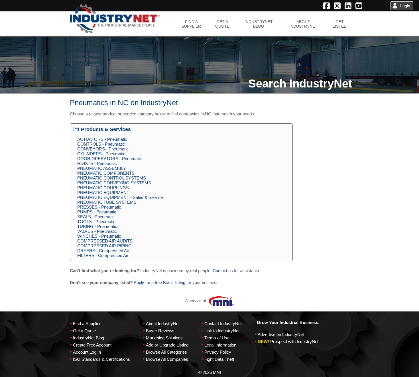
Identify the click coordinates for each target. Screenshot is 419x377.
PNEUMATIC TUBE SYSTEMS (107, 202)
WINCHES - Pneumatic (99, 236)
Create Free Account (92, 345)
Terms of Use (216, 337)
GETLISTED (340, 23)
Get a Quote (84, 330)
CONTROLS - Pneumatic (101, 144)
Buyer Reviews (160, 330)
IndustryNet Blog (88, 337)
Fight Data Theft (219, 359)
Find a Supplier (87, 323)
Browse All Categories (166, 352)
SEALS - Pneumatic (96, 216)
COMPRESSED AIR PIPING (104, 245)
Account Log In (87, 352)
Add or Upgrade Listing (167, 345)
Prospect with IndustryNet (294, 341)
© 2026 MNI (209, 372)
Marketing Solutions (164, 337)
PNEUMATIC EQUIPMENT (103, 192)
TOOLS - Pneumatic (96, 221)
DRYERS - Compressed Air (103, 250)
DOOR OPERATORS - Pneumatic (109, 158)
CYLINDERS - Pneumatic (101, 153)
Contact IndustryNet (223, 323)
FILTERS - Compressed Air (102, 255)
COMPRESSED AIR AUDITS (105, 241)
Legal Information (220, 345)
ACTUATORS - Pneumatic (102, 139)
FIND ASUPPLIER (191, 23)
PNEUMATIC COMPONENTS (106, 173)
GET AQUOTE (222, 23)
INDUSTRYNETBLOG (259, 23)
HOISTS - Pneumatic (97, 163)
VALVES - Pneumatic (97, 231)
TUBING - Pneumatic (97, 226)
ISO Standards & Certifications (101, 359)
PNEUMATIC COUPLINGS (103, 187)
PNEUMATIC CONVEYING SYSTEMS (114, 182)
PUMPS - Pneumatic (96, 211)
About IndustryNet (163, 323)
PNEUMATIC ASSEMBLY (101, 168)
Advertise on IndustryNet (281, 334)
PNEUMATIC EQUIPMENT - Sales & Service (120, 197)
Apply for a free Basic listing (159, 282)
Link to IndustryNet (221, 330)
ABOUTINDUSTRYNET (303, 23)
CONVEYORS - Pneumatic (103, 148)
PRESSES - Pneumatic (99, 207)
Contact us (223, 270)
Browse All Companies (167, 359)
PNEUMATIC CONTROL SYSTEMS (111, 178)
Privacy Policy (217, 352)
